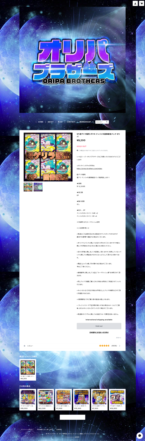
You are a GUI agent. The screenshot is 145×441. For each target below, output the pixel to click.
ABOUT (51, 122)
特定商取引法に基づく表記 (45, 429)
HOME (40, 122)
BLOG (60, 122)
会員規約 (59, 429)
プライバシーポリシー (27, 429)
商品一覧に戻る (72, 417)
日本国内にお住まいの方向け (99, 332)
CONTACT (71, 122)
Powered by (70, 437)
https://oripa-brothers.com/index (89, 168)
